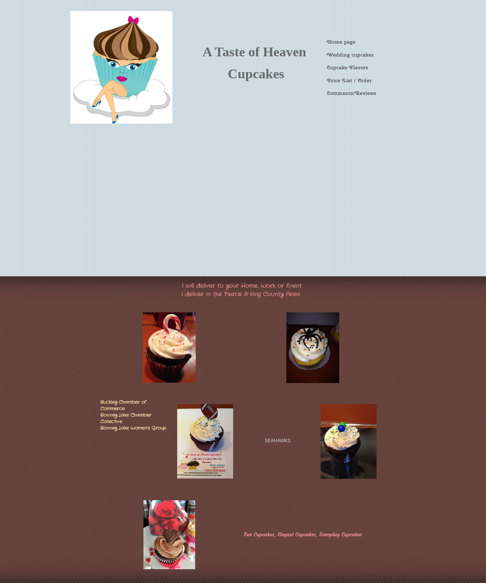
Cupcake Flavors (347, 67)
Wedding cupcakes (350, 55)
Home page (341, 42)
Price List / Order (349, 80)
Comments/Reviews (351, 93)
